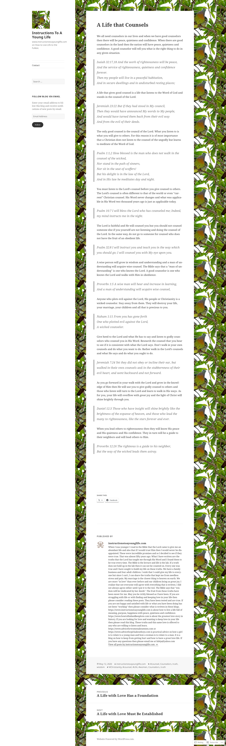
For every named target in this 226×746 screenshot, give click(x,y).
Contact (36, 65)
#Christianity (115, 667)
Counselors (165, 663)
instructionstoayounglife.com (131, 663)
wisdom (101, 667)
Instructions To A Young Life (47, 34)
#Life (135, 667)
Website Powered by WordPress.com (115, 739)
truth (175, 663)
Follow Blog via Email (46, 96)
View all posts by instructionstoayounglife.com (131, 644)
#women (143, 667)
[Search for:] (48, 81)
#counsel (154, 663)
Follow (37, 125)
